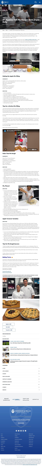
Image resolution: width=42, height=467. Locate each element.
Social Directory (31, 437)
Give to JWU (17, 442)
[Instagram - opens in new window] (21, 431)
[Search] (35, 2)
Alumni (2, 444)
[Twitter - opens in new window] (19, 431)
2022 (6, 30)
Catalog (16, 435)
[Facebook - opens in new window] (16, 431)
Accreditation (3, 441)
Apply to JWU (8, 324)
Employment (17, 441)
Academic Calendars (4, 439)
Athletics (2, 448)
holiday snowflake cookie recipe (31, 39)
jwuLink (16, 448)
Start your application (26, 399)
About (2, 435)
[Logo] (5, 2)
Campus (17, 399)
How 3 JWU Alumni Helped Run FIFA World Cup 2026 (20, 343)
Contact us (36, 399)
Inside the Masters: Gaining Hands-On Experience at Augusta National (24, 355)
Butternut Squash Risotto (7, 272)
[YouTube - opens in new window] (23, 431)
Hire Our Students (18, 444)
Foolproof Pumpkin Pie (7, 271)
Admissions (3, 442)
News (4, 30)
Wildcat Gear (31, 444)
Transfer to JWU (9, 330)
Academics (2, 437)
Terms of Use (31, 439)
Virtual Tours (31, 442)
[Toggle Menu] (39, 2)
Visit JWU (8, 327)
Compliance (17, 437)
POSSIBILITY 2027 (32, 435)
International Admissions (19, 446)
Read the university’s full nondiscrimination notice (30, 464)
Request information (6, 399)
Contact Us (30, 446)
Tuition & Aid (31, 441)
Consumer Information (18, 439)
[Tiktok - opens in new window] (25, 431)
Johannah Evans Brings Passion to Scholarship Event (20, 349)
